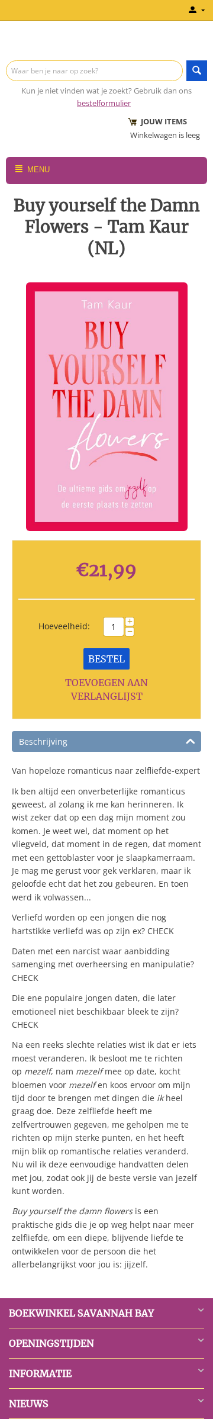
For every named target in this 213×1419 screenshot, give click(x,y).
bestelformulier (104, 103)
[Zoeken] (196, 70)
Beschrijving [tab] (43, 741)
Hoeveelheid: (64, 626)
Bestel (106, 659)
